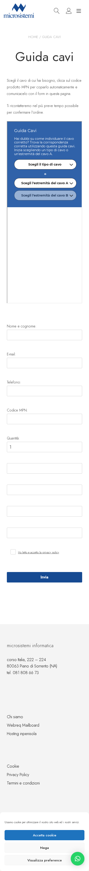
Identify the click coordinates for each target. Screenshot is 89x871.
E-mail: (11, 354)
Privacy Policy (18, 775)
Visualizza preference (44, 860)
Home (33, 36)
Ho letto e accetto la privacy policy (38, 552)
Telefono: (14, 382)
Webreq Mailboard (23, 725)
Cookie (13, 766)
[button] (77, 859)
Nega (44, 847)
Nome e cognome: (22, 326)
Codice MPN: (17, 410)
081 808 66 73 (26, 673)
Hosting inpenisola (22, 734)
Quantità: (13, 438)
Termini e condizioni (23, 783)
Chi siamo (15, 717)
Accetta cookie (44, 835)
